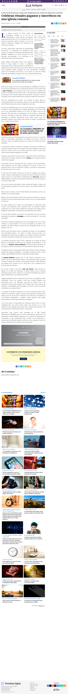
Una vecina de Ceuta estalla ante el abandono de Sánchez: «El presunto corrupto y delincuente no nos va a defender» (55, 85)
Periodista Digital (5, 23)
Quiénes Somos (33, 688)
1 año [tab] (62, 36)
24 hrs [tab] (49, 36)
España (28, 9)
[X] (50, 686)
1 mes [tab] (58, 36)
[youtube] (53, 686)
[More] (66, 23)
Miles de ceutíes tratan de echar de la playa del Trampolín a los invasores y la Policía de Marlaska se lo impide (55, 78)
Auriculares (6, 343)
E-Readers (12, 343)
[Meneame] (63, 23)
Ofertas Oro (38, 340)
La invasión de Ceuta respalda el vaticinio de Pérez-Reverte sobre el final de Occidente (55, 100)
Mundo (44, 9)
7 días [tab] (53, 36)
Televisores (29, 343)
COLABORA (23, 358)
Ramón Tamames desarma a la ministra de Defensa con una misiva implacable (54, 41)
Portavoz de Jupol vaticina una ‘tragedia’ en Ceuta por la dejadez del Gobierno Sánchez (55, 59)
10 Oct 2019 (12, 23)
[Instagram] (59, 5)
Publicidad (32, 687)
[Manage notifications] (65, 685)
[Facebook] (52, 5)
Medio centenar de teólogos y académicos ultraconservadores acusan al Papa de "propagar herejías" (39, 61)
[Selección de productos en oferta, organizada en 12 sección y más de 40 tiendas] (23, 327)
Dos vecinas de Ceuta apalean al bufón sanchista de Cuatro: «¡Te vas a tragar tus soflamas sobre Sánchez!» (54, 66)
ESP (66, 5)
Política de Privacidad (34, 684)
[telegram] (60, 686)
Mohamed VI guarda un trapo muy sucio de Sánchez (55, 46)
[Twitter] (54, 23)
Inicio (23, 9)
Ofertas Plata (38, 341)
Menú (3, 5)
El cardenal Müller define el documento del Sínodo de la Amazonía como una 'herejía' (39, 46)
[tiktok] (55, 686)
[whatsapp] (63, 5)
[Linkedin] (57, 23)
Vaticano (33, 9)
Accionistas (32, 690)
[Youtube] (56, 5)
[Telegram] (61, 5)
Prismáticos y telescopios (21, 343)
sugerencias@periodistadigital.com (8, 691)
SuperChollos (39, 338)
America (39, 9)
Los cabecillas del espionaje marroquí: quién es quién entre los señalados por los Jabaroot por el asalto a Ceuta (55, 93)
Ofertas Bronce (39, 343)
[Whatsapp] (59, 23)
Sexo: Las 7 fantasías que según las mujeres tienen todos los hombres (54, 72)
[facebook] (48, 686)
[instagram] (57, 686)
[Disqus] (23, 626)
